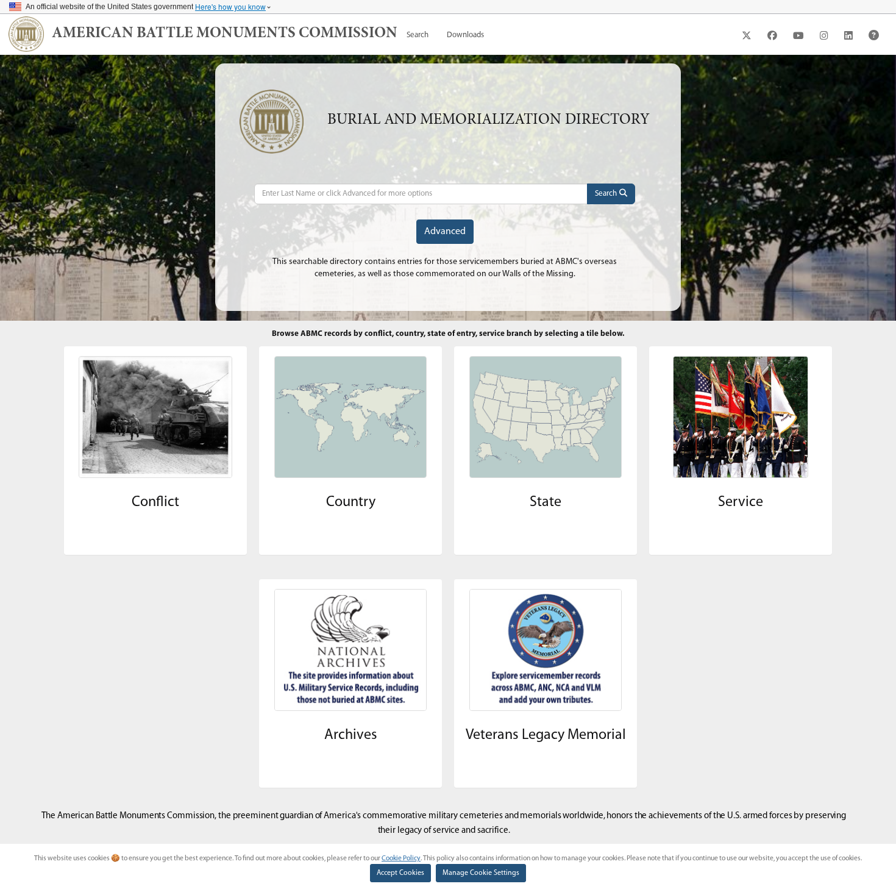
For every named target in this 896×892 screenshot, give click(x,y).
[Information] (874, 35)
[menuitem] (417, 35)
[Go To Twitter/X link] (747, 35)
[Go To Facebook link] (772, 35)
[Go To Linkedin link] (848, 35)
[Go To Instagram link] (824, 35)
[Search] (611, 194)
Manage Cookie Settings (481, 873)
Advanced (445, 232)
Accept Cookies (400, 873)
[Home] (26, 34)
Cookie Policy (401, 858)
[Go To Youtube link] (798, 35)
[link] (224, 34)
